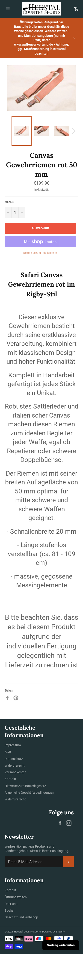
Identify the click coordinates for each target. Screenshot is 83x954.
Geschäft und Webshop (21, 917)
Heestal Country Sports (27, 931)
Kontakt (10, 779)
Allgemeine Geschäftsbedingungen (29, 792)
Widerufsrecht (15, 765)
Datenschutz (14, 759)
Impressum (13, 745)
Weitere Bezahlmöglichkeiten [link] (40, 252)
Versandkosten (15, 772)
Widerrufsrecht (15, 799)
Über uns (11, 904)
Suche (9, 910)
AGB (8, 752)
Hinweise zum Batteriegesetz (25, 786)
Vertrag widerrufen (61, 945)
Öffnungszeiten (16, 897)
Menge (9, 202)
